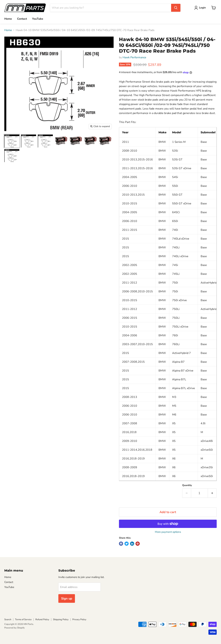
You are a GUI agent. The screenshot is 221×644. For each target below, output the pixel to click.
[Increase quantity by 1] (212, 493)
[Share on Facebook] (121, 544)
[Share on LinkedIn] (132, 544)
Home (8, 19)
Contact (22, 19)
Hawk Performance (134, 57)
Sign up (66, 598)
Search (7, 619)
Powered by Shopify (14, 627)
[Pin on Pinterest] (138, 544)
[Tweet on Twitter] (126, 544)
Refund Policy (42, 619)
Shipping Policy (61, 619)
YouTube (37, 19)
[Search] (175, 8)
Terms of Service (23, 619)
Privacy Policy (79, 619)
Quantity (187, 485)
